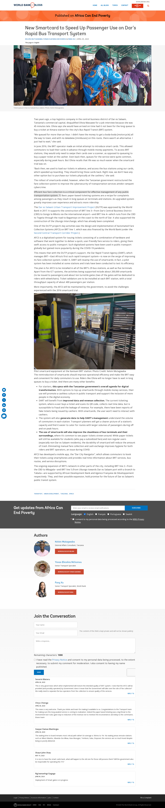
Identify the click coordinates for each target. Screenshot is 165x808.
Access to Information (38, 798)
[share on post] (4, 400)
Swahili (129, 514)
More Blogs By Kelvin (66, 551)
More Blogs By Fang (65, 592)
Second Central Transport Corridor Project (56, 232)
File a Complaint (145, 798)
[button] (148, 6)
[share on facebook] (4, 395)
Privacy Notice (59, 659)
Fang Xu (71, 39)
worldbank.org (143, 1)
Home (95, 5)
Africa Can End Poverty (92, 16)
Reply (130, 693)
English (36, 43)
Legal (15, 798)
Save (39, 672)
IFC (44, 805)
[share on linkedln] (4, 405)
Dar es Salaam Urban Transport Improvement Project (67, 207)
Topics (115, 5)
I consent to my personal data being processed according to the (109, 521)
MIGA (49, 805)
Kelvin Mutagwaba (34, 39)
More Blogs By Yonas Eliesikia (69, 572)
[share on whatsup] (4, 410)
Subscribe (136, 508)
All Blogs (105, 5)
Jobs (49, 798)
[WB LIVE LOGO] (137, 6)
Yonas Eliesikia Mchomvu (54, 39)
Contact (124, 5)
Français (102, 514)
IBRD (34, 805)
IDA (39, 805)
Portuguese (115, 514)
